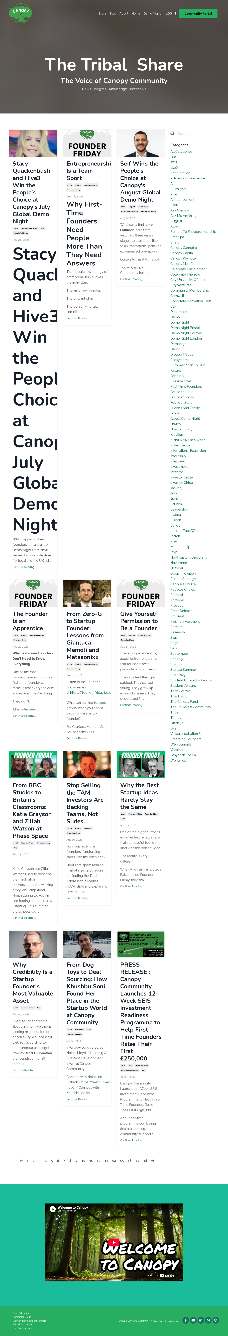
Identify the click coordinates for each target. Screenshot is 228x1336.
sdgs (174, 643)
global (175, 413)
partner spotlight (183, 579)
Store (102, 13)
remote (176, 627)
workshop (178, 760)
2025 (174, 162)
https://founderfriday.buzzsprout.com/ (101, 693)
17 (137, 1161)
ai (172, 184)
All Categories (181, 152)
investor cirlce (181, 483)
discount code (182, 354)
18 (145, 1161)
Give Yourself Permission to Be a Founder (139, 621)
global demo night (29, 228)
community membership (189, 290)
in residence (180, 445)
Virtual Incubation (22, 1324)
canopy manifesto (184, 264)
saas (173, 638)
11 (91, 1161)
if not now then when (187, 440)
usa (173, 728)
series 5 (176, 659)
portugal (177, 600)
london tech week (185, 531)
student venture (183, 686)
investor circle (73, 833)
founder (177, 392)
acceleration (180, 173)
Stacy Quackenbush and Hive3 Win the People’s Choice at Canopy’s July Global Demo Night (31, 192)
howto (175, 424)
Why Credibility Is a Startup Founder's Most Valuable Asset (33, 982)
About (124, 13)
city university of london (190, 280)
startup (176, 664)
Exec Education (21, 1313)
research (177, 632)
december (178, 312)
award (175, 226)
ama (173, 194)
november (178, 563)
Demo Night (152, 13)
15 (122, 1161)
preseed (177, 605)
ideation (176, 435)
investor (88, 828)
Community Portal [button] (198, 13)
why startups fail (184, 755)
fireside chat (180, 381)
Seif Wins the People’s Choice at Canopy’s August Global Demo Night (140, 181)
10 (83, 1161)
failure (175, 371)
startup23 (177, 675)
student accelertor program (192, 680)
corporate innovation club (190, 301)
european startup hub (187, 365)
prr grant (177, 616)
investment (179, 467)
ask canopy (179, 210)
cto (173, 306)
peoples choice (182, 589)
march (175, 536)
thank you (178, 696)
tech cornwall (181, 691)
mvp (173, 552)
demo (175, 317)
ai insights (178, 189)
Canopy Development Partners (29, 1320)
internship (79, 1029)
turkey (175, 718)
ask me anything (183, 216)
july (42, 228)
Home (136, 13)
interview (177, 461)
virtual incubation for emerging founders (187, 736)
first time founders (186, 387)
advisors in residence (187, 178)
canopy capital (182, 253)
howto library (181, 429)
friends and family (185, 408)
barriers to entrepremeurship (193, 232)
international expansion (188, 451)
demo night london (186, 338)
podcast (176, 595)
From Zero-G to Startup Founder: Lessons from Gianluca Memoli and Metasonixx (85, 635)
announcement (182, 200)
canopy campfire (183, 248)
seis (144, 1070)
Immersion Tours (22, 1317)
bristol (175, 242)
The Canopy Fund (23, 1328)
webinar (176, 750)
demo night (143, 207)
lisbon (175, 520)
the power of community (190, 707)
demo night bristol (185, 328)
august (78, 185)
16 (130, 1161)
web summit (180, 744)
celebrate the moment (188, 269)
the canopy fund (184, 702)
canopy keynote (183, 258)
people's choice (21, 233)
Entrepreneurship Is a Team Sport (87, 171)
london (176, 525)
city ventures (180, 285)
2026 (16, 228)
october (176, 568)
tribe (174, 712)
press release (141, 1065)
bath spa (177, 237)
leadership (179, 509)
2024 (174, 157)
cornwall (177, 296)
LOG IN (171, 13)
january (176, 488)
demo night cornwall (187, 333)
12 (98, 1161)
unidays (176, 723)
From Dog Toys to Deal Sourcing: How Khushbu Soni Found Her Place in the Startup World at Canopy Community (86, 993)
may (173, 541)
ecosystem (179, 360)
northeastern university (188, 557)
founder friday (91, 185)
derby (175, 349)
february (177, 376)
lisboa (175, 515)
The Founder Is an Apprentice (30, 621)
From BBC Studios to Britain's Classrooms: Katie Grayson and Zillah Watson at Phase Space (32, 810)
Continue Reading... (24, 567)
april (174, 205)
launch (176, 504)
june (174, 499)
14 (114, 1161)
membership (180, 547)
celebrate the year (185, 274)
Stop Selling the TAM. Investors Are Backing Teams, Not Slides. (85, 803)
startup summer (74, 1034)
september (179, 654)
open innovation (183, 573)
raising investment (130, 1070)
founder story (73, 190)
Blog (113, 13)
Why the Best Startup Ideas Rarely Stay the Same (139, 796)
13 (106, 1161)
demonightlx (180, 344)
